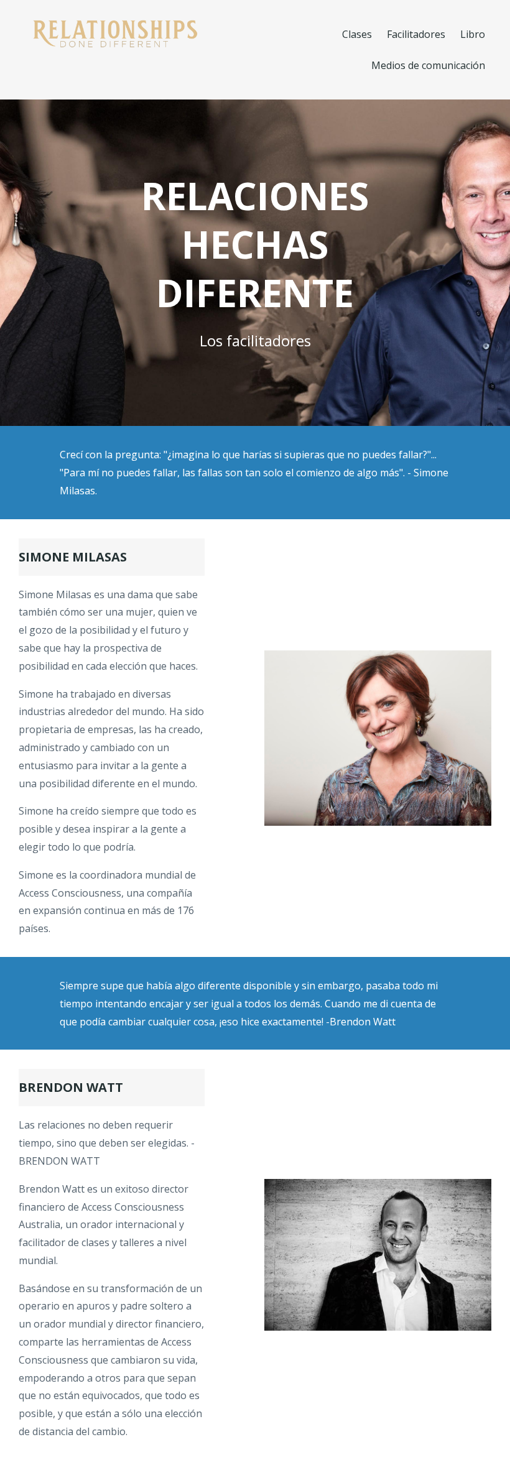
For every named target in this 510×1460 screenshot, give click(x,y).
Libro (472, 34)
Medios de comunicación (428, 65)
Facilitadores (416, 34)
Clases (357, 34)
